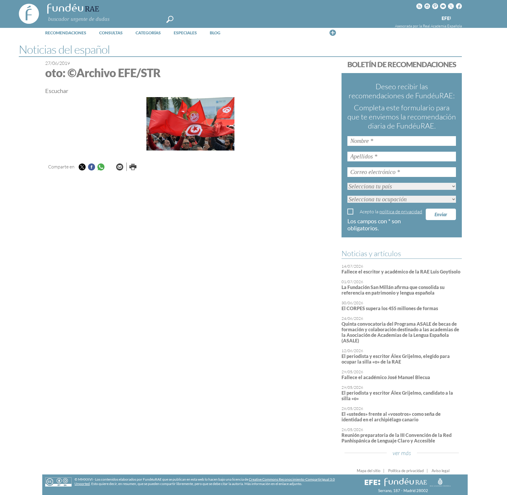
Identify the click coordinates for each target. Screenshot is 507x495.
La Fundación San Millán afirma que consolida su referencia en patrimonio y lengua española (393, 289)
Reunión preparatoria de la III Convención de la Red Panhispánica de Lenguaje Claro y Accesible (397, 437)
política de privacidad (400, 211)
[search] (169, 19)
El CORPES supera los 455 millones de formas (390, 308)
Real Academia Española (442, 25)
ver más (402, 453)
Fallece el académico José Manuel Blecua (386, 377)
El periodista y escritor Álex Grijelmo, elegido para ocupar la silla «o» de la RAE (396, 358)
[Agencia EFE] (446, 19)
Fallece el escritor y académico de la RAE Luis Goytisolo (401, 271)
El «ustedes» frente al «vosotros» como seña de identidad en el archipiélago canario (391, 416)
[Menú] (332, 32)
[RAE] (458, 17)
